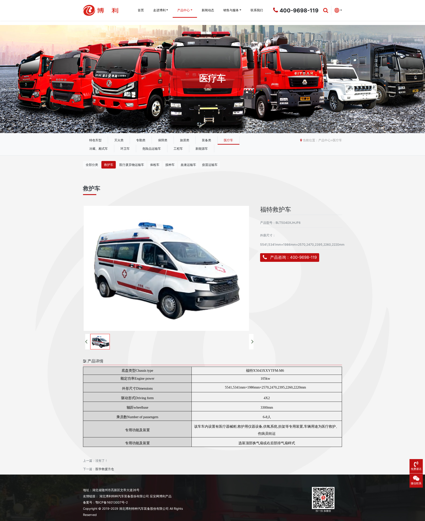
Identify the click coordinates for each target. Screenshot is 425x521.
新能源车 (201, 148)
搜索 (416, 37)
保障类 (162, 140)
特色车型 (95, 140)
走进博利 (159, 10)
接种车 (170, 165)
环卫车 (125, 148)
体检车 (154, 165)
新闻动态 (208, 10)
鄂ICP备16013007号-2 (111, 502)
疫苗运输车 (210, 165)
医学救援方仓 (104, 469)
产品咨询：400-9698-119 (293, 257)
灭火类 (119, 140)
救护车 (108, 165)
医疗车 (228, 140)
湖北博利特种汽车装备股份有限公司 (124, 496)
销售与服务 (231, 10)
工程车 (178, 148)
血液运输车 (188, 165)
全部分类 (92, 165)
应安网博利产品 (161, 496)
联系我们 (257, 10)
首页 (141, 10)
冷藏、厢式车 (98, 148)
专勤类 (140, 140)
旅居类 (184, 140)
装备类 (206, 140)
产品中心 (183, 10)
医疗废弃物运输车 (131, 165)
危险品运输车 (151, 148)
